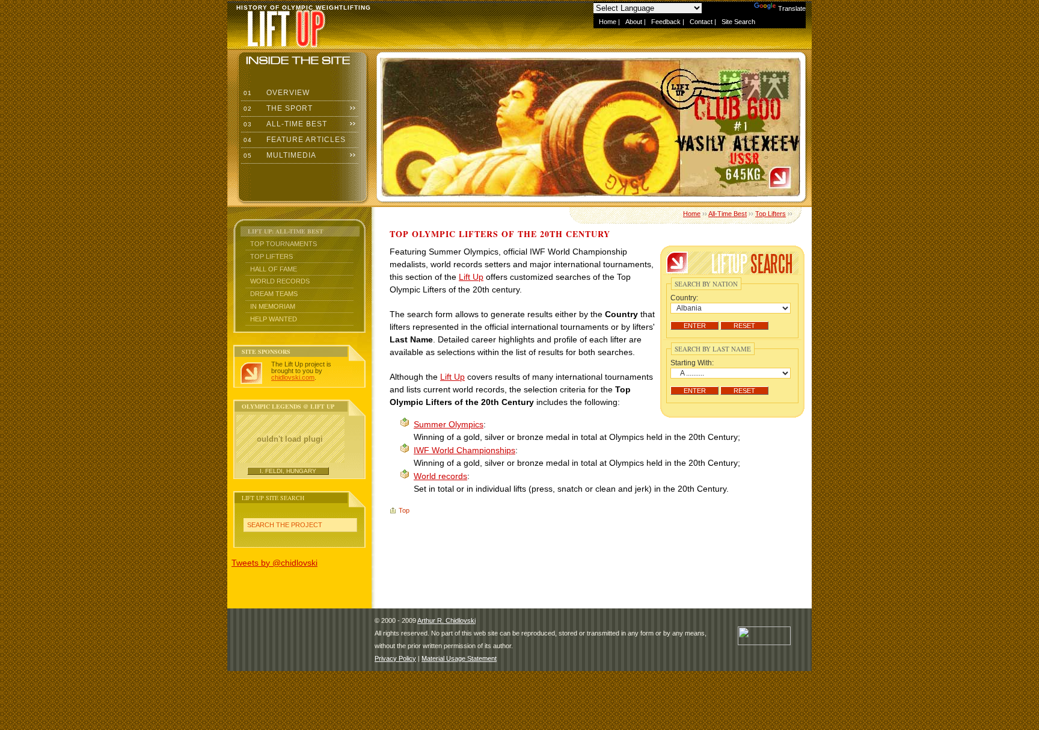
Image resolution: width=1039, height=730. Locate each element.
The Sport (277, 108)
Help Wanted (273, 319)
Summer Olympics (448, 424)
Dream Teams (274, 293)
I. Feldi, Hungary (288, 471)
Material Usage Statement (459, 658)
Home (607, 21)
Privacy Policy (395, 658)
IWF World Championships (464, 450)
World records (440, 476)
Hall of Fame (273, 269)
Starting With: (692, 363)
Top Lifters (271, 256)
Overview (275, 92)
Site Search (738, 21)
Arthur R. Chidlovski (446, 620)
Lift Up (471, 277)
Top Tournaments (283, 243)
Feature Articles (293, 139)
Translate (792, 8)
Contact (701, 21)
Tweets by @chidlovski (274, 563)
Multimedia (278, 155)
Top (404, 510)
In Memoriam (272, 306)
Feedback (666, 21)
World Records (280, 281)
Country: (684, 298)
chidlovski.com (292, 377)
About (633, 21)
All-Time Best (284, 124)
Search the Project (284, 524)
